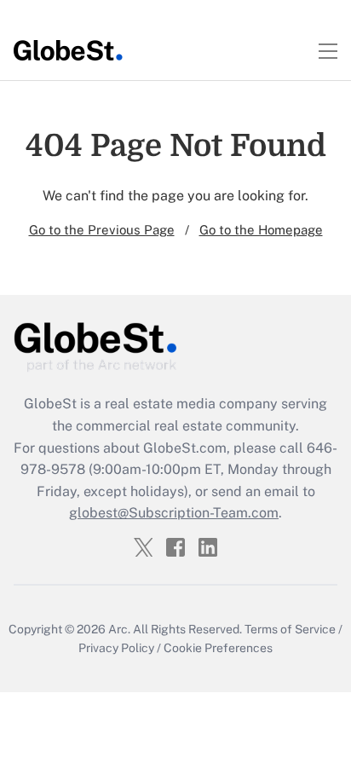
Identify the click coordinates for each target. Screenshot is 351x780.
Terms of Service (290, 629)
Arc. (119, 629)
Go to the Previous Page (102, 229)
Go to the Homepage (261, 229)
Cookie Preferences (218, 648)
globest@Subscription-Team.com (174, 513)
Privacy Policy (116, 648)
